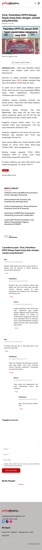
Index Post (6, 532)
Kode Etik (5, 536)
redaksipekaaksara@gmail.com (13, 516)
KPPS (19, 80)
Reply (6, 273)
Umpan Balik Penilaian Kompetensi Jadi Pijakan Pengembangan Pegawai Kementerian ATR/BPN (19, 222)
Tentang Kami (23, 532)
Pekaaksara (5, 23)
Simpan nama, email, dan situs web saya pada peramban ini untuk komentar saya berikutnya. (22, 464)
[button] (35, 3)
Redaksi (14, 532)
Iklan (31, 532)
